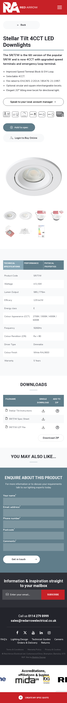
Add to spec (21, 127)
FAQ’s (4, 639)
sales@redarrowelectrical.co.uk (33, 620)
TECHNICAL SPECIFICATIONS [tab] (12, 265)
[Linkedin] (41, 633)
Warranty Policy (34, 649)
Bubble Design (39, 657)
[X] (25, 633)
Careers (58, 639)
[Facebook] (17, 633)
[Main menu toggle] (59, 7)
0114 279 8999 (38, 616)
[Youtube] (33, 633)
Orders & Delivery (27, 642)
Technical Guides (41, 639)
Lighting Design (19, 639)
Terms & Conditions (15, 649)
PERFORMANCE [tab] (31, 263)
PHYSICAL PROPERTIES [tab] (50, 265)
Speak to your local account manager (31, 101)
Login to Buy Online (26, 138)
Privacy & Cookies (53, 649)
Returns (45, 642)
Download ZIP (51, 437)
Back (23, 24)
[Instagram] (49, 633)
